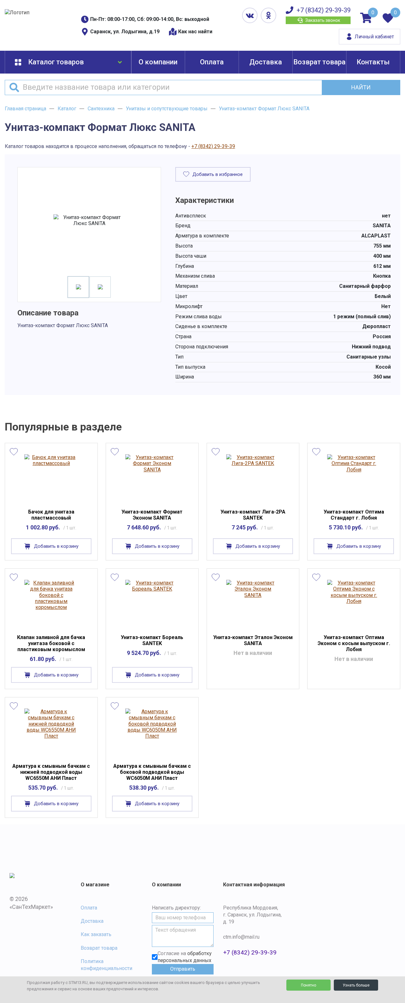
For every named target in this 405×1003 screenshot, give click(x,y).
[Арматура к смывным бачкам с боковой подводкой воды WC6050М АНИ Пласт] (152, 731)
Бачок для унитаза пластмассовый (51, 515)
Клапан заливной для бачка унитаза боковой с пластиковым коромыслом (51, 643)
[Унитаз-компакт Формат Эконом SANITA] (152, 477)
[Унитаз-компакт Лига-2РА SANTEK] (253, 477)
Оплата (212, 62)
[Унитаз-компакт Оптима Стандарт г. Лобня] (354, 477)
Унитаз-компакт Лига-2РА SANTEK (253, 515)
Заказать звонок (322, 20)
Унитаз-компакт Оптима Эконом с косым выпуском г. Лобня (354, 643)
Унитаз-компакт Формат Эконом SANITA (152, 515)
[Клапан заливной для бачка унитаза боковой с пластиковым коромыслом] (51, 603)
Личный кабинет (374, 37)
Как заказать (96, 934)
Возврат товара (319, 62)
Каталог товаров (56, 62)
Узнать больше (356, 985)
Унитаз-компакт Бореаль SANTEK (152, 640)
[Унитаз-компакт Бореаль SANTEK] (152, 603)
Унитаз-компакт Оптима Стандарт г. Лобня (354, 515)
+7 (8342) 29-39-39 (323, 10)
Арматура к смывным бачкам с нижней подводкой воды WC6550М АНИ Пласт (51, 772)
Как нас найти (195, 32)
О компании (158, 62)
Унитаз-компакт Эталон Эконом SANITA (253, 640)
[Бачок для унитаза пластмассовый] (51, 477)
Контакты (373, 62)
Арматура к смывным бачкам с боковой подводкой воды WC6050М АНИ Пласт (152, 772)
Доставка (265, 62)
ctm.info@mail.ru (241, 937)
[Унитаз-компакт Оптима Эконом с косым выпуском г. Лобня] (354, 603)
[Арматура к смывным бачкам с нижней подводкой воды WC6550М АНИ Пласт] (51, 731)
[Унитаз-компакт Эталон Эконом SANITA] (253, 603)
